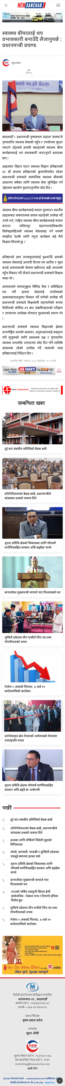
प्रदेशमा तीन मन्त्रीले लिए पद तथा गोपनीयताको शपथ (33, 910)
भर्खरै (7, 808)
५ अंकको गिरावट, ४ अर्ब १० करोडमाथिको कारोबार (30, 921)
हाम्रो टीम (32, 1068)
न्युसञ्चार (16, 63)
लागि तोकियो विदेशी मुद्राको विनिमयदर (31, 842)
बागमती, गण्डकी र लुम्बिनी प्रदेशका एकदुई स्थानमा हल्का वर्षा (35, 854)
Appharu (50, 1082)
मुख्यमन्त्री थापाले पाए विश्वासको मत (32, 592)
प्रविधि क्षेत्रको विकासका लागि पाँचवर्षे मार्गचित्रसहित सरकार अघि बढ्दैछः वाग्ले (35, 868)
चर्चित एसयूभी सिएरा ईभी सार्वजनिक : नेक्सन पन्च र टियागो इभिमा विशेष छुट (34, 896)
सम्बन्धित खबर (31, 403)
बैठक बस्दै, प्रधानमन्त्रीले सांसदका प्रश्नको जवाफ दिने (34, 830)
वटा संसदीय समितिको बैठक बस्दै (26, 449)
